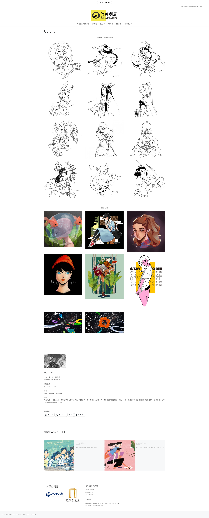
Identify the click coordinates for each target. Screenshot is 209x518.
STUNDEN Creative (14, 514)
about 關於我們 (89, 492)
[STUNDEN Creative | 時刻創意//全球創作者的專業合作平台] (104, 15)
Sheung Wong (141, 443)
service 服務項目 (89, 489)
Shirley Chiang (81, 443)
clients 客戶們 (89, 495)
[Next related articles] (163, 436)
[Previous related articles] (159, 436)
